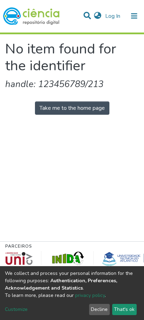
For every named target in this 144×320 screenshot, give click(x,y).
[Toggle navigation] (134, 16)
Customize (16, 309)
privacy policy (90, 295)
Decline (99, 309)
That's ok (124, 309)
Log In (113, 16)
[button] (98, 16)
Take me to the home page (72, 108)
